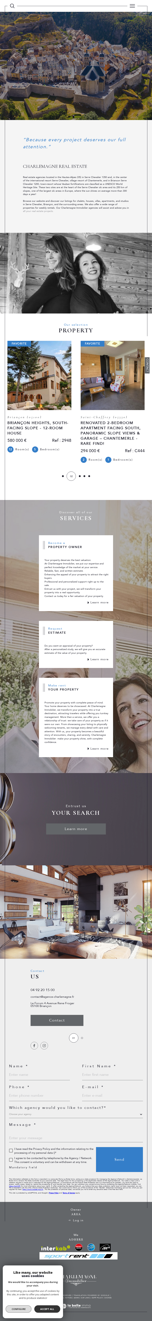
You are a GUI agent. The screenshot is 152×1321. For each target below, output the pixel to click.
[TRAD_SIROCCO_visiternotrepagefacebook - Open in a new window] (34, 1045)
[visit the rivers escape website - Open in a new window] (91, 1247)
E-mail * (93, 1087)
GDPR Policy (97, 1298)
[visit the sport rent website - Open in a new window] (78, 1256)
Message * (23, 1125)
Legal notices (65, 1298)
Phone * (19, 1087)
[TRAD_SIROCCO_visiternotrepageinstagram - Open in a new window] (44, 1045)
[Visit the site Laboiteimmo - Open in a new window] (76, 1310)
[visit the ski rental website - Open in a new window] (78, 1247)
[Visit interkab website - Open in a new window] (55, 1247)
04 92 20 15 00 (43, 990)
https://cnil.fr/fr (14, 1186)
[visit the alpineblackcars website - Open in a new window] (105, 1247)
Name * (19, 1066)
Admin (76, 1298)
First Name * (99, 1066)
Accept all (47, 1309)
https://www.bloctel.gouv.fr (32, 1189)
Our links (85, 1298)
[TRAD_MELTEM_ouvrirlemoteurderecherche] (12, 6)
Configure (19, 1309)
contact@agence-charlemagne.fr (52, 997)
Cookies (108, 1298)
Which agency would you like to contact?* (57, 1108)
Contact (147, 365)
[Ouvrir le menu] (132, 6)
